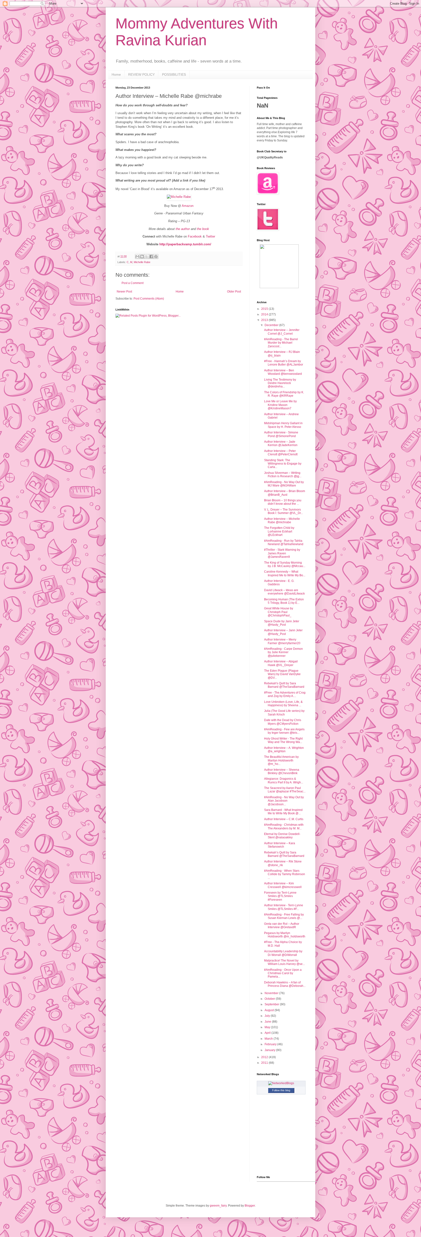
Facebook (195, 236)
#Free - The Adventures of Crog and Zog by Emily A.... (285, 694)
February (271, 1044)
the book (203, 229)
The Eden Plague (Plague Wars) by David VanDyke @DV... (282, 674)
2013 (265, 320)
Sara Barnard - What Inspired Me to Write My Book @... (283, 811)
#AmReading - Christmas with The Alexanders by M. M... (284, 826)
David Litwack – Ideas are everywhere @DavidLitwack (284, 591)
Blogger (250, 1205)
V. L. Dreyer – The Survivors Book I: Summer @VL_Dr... (283, 511)
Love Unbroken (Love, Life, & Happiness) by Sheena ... (283, 703)
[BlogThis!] (142, 256)
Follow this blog (281, 1090)
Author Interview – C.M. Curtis (283, 819)
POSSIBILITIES (174, 74)
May (268, 1027)
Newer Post (124, 291)
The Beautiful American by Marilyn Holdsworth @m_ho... (281, 760)
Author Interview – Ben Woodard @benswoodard (283, 372)
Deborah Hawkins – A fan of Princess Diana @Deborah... (285, 984)
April (268, 1033)
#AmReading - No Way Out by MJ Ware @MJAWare (284, 483)
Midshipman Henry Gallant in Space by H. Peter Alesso (283, 424)
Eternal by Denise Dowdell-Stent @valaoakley (282, 835)
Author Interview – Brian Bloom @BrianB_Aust (284, 492)
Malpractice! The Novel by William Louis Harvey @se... (284, 962)
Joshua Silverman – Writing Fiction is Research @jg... (282, 474)
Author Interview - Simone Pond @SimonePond (281, 434)
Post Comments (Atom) (149, 298)
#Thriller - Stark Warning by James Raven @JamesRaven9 (282, 553)
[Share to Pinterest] (155, 256)
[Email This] (137, 256)
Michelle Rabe (142, 262)
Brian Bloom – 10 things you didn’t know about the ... (282, 502)
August (270, 1010)
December (272, 325)
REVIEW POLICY (141, 74)
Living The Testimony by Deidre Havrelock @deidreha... (280, 383)
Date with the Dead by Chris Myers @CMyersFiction (282, 721)
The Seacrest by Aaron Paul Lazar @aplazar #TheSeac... (285, 789)
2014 (265, 314)
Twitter (210, 236)
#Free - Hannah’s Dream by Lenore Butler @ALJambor (283, 362)
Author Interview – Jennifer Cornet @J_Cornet (281, 331)
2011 (265, 1062)
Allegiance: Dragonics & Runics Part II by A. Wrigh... (283, 780)
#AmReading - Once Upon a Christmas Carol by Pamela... (283, 973)
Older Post (234, 291)
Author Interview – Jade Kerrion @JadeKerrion (280, 443)
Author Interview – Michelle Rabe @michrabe (282, 520)
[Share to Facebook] (151, 256)
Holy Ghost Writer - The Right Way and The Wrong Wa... (283, 740)
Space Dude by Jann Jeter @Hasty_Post (281, 623)
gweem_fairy (218, 1205)
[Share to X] (146, 256)
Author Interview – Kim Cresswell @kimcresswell (283, 885)
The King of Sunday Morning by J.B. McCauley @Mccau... (284, 564)
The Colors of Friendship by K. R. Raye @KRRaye (284, 394)
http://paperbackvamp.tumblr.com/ (185, 244)
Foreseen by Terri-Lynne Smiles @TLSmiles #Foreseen (280, 896)
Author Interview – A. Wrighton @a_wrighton (284, 749)
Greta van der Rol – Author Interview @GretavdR (281, 925)
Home (116, 74)
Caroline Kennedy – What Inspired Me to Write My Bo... (284, 573)
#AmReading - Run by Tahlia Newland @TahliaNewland (283, 542)
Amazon (187, 206)
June (268, 1021)
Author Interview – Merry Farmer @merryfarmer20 (282, 641)
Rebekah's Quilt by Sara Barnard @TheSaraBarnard (284, 685)
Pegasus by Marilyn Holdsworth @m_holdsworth (284, 934)
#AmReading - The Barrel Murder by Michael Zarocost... (281, 343)
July (268, 1015)
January (270, 1050)
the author (183, 229)
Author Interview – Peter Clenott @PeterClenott (280, 452)
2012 (265, 1057)
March (269, 1038)
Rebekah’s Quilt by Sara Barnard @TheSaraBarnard (284, 854)
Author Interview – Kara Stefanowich (279, 845)
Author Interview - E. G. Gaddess (279, 582)
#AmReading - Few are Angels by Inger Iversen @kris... (284, 731)
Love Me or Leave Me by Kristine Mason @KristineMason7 (280, 405)
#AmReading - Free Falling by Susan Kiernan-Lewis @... (284, 916)
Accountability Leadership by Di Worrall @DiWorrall (283, 953)
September (272, 1004)
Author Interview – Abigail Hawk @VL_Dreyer (281, 663)
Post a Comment (133, 283)
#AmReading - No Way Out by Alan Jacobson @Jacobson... (284, 801)
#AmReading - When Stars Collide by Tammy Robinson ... (284, 874)
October (270, 998)
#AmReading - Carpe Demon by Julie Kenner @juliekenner (283, 652)
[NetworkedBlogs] (281, 1083)
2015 (265, 309)
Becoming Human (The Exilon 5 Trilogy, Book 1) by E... (284, 601)
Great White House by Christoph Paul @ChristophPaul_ (278, 612)
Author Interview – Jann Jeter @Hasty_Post (283, 632)
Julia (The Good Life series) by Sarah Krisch (284, 712)
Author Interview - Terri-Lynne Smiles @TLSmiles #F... (283, 907)
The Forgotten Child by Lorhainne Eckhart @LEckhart (279, 531)
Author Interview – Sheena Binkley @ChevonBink (281, 771)
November (272, 993)
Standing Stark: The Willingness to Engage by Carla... (282, 463)
